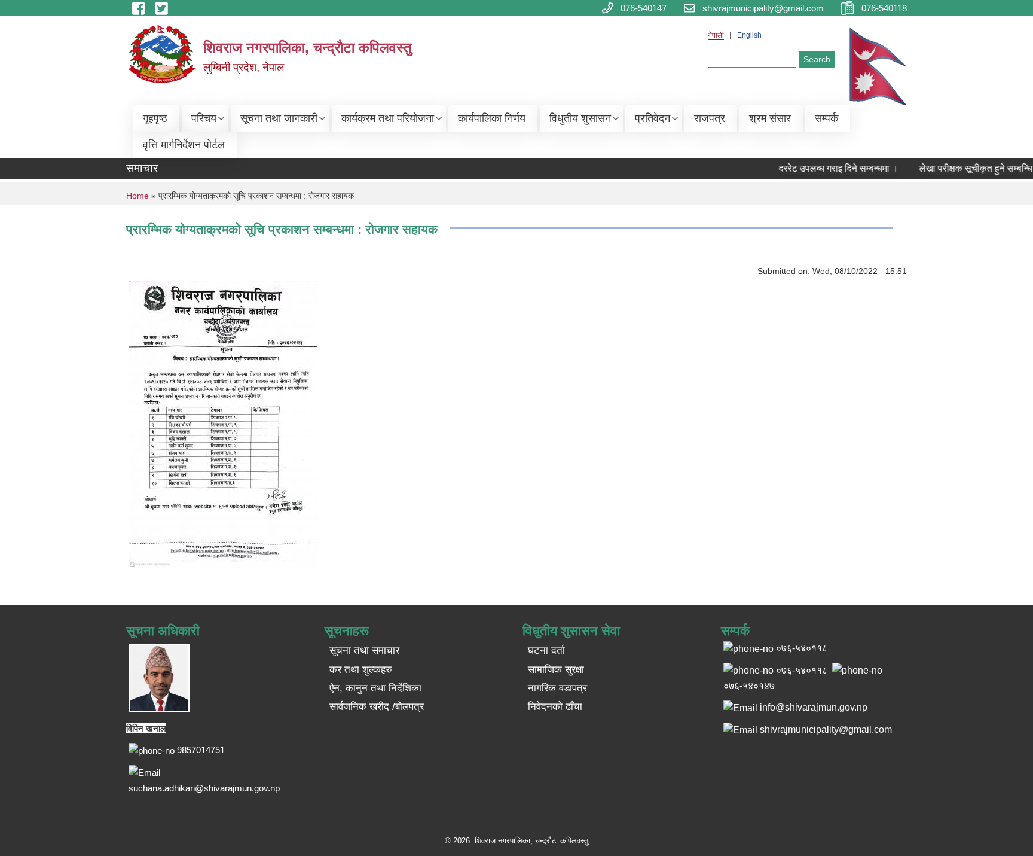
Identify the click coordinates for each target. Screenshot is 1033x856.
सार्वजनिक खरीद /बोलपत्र (376, 706)
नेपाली (716, 35)
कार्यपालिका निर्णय (491, 118)
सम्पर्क (826, 118)
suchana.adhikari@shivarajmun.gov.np (204, 788)
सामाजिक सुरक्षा (556, 669)
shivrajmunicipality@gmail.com (826, 729)
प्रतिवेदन (652, 118)
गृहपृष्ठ (155, 118)
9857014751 (201, 750)
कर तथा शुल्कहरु (360, 669)
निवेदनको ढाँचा (555, 706)
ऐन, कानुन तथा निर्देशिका (375, 688)
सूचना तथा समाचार (364, 650)
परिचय (203, 118)
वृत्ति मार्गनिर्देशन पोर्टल (184, 145)
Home (137, 195)
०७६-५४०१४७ (749, 686)
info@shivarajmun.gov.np (813, 707)
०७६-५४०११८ (801, 670)
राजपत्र (709, 118)
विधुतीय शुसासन (580, 118)
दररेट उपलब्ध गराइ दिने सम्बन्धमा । (830, 168)
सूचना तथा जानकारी (278, 118)
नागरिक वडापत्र (557, 688)
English (749, 35)
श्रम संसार (770, 118)
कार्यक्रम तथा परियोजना (387, 118)
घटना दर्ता (546, 650)
